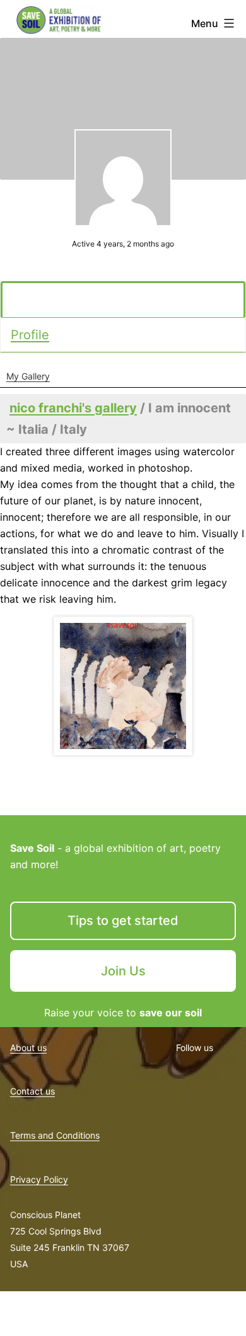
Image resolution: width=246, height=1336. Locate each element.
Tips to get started (123, 920)
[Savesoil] (123, 686)
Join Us (123, 971)
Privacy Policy (39, 1179)
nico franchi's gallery (73, 407)
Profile (30, 334)
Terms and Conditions (55, 1135)
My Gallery (28, 376)
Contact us (32, 1091)
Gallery (33, 300)
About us (28, 1047)
